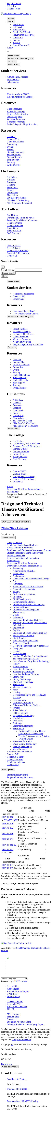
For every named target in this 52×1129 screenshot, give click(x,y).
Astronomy (18, 584)
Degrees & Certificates (17, 114)
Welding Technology (22, 746)
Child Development (22, 599)
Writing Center (13, 165)
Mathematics (18, 684)
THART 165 (7, 849)
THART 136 (7, 833)
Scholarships (12, 82)
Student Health (14, 154)
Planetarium (12, 195)
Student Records (14, 157)
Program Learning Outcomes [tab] (20, 777)
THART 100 (7, 817)
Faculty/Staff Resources (23, 35)
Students (12, 61)
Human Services (20, 666)
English (16, 630)
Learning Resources (16, 555)
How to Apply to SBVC (18, 94)
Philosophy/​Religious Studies (26, 705)
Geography (18, 648)
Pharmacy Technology (23, 702)
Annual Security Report (18, 991)
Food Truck (12, 187)
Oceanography (19, 700)
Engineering (18, 627)
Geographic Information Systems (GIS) (31, 646)
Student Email (19, 29)
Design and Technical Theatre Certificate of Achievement (32, 732)
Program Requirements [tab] (17, 775)
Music (15, 689)
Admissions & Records (17, 77)
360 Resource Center (16, 198)
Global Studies (19, 653)
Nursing (16, 692)
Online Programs (14, 116)
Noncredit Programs (16, 122)
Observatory (12, 192)
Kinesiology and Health (23, 671)
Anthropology (19, 576)
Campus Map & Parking (18, 250)
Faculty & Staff (14, 230)
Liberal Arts (18, 677)
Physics (16, 708)
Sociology (17, 723)
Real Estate (18, 720)
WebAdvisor (18, 24)
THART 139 (7, 839)
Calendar (11, 136)
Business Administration (24, 594)
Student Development (22, 726)
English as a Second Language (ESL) (30, 633)
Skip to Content (14, 3)
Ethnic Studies (19, 638)
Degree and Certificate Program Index (24, 489)
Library (10, 190)
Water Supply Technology (25, 744)
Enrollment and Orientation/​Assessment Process (29, 550)
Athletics (11, 179)
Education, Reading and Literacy (28, 620)
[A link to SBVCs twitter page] (8, 958)
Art (14, 581)
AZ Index (11, 6)
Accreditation (13, 989)
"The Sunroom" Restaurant (19, 203)
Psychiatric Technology (23, 715)
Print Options (7, 770)
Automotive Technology (24, 589)
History (16, 664)
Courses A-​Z (13, 754)
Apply (10, 47)
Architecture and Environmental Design (31, 578)
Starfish (16, 42)
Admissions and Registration (20, 547)
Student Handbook (15, 152)
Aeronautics (18, 573)
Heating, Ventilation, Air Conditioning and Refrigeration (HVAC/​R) (30, 657)
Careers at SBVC (15, 1001)
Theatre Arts (12, 491)
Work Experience (21, 749)
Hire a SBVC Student (17, 1006)
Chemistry (17, 596)
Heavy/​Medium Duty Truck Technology (31, 661)
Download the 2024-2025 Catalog (22, 1101)
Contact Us (12, 255)
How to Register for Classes (19, 97)
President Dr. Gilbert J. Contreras (22, 220)
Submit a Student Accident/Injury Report (25, 1024)
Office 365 (18, 37)
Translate (22, 981)
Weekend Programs (16, 119)
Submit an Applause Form (19, 1022)
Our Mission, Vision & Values (20, 217)
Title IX (10, 1009)
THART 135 (7, 868)
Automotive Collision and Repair (28, 586)
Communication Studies (24, 602)
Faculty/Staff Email (21, 32)
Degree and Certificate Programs (22, 563)
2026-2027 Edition (14, 528)
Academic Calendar (16, 762)
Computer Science (21, 607)
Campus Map (13, 139)
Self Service (18, 27)
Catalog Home (13, 8)
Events (10, 147)
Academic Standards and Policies (22, 545)
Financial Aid (13, 55)
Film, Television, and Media (25, 640)
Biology (16, 591)
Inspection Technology (23, 669)
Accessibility (13, 986)
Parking (10, 149)
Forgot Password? (21, 45)
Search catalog (7, 270)
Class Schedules (14, 109)
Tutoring (11, 162)
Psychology (18, 718)
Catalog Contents (15, 759)
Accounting (18, 568)
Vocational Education (22, 741)
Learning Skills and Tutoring (26, 674)
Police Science (19, 710)
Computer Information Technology (28, 604)
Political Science (20, 713)
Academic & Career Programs (20, 58)
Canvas (16, 40)
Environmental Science (23, 635)
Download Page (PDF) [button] (17, 1089)
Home (10, 486)
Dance (16, 615)
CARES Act (12, 994)
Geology (17, 651)
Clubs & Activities (15, 141)
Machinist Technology (23, 682)
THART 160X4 (9, 845)
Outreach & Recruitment (18, 253)
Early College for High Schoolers (22, 124)
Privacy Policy (13, 996)
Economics (18, 617)
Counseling (12, 144)
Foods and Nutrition (22, 643)
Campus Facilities (15, 225)
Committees (12, 228)
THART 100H (11, 820)
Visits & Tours (13, 248)
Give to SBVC (14, 245)
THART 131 (7, 865)
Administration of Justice (24, 571)
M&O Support (13, 1014)
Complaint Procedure (21, 1039)
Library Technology (22, 679)
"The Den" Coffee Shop (18, 200)
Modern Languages (21, 687)
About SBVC (13, 64)
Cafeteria (11, 185)
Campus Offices (14, 223)
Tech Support (13, 160)
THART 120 (7, 823)
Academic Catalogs (16, 111)
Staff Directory (14, 233)
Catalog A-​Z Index (15, 757)
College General (14, 542)
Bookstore (11, 182)
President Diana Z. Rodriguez (26, 446)
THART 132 (7, 828)
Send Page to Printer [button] (16, 1079)
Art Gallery (12, 177)
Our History (12, 215)
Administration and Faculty (19, 751)
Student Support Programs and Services (25, 553)
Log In (10, 22)
